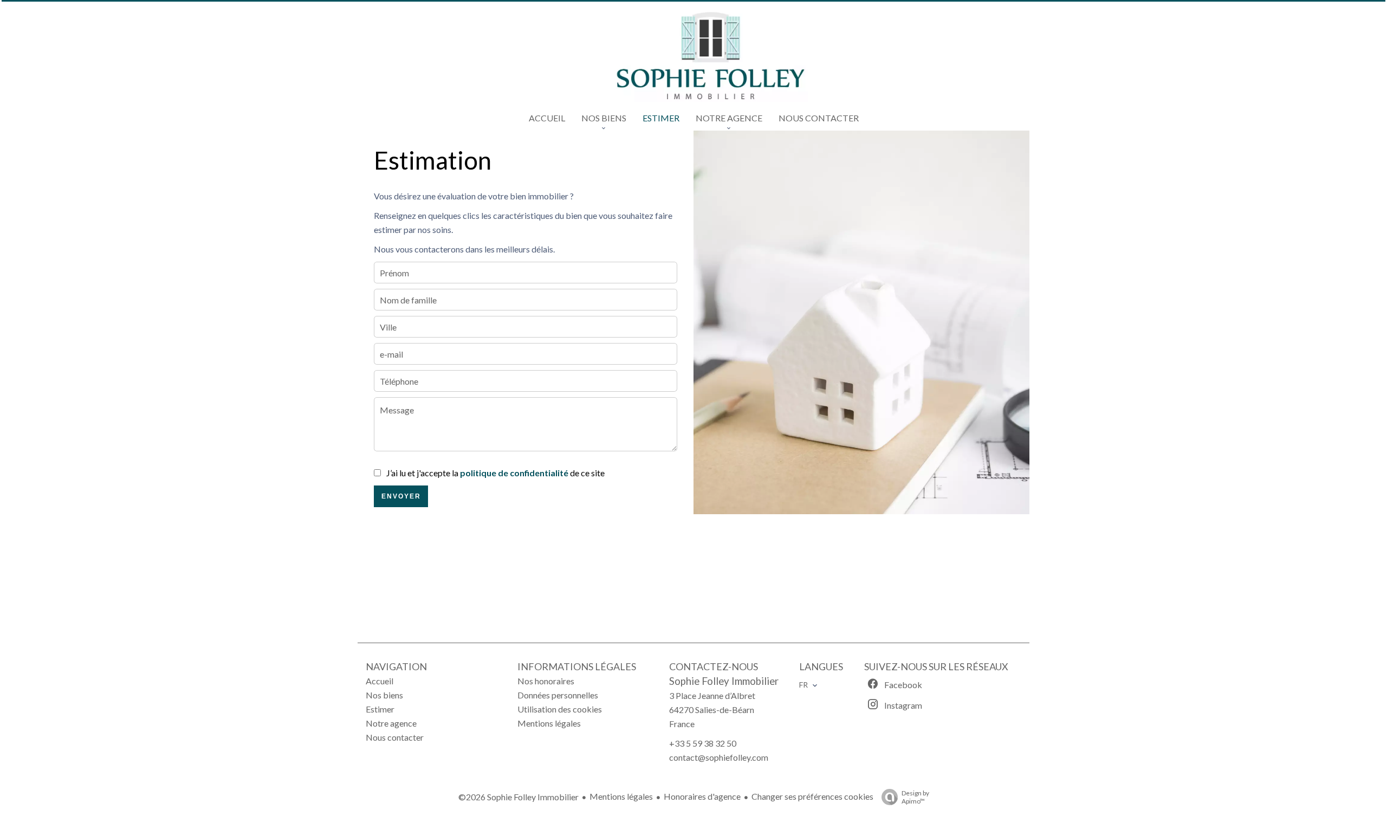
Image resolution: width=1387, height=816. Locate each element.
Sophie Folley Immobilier (724, 681)
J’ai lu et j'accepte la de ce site (495, 473)
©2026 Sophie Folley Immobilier (518, 797)
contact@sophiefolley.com (718, 757)
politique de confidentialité (514, 473)
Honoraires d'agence (702, 796)
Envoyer (401, 496)
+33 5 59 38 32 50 (702, 743)
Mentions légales (621, 796)
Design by (915, 797)
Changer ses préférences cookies (812, 796)
